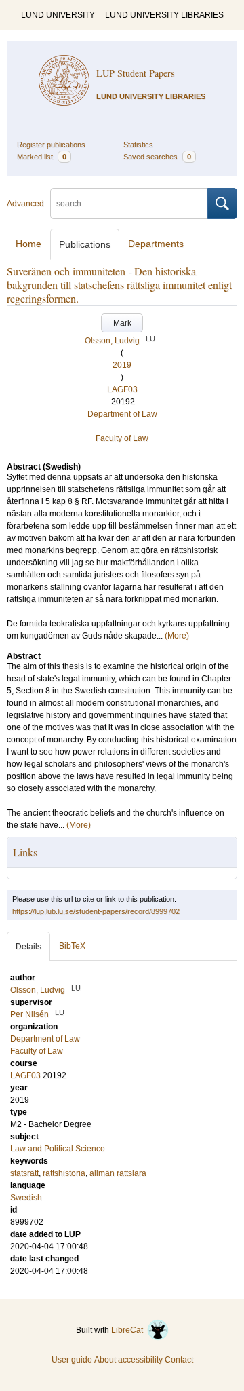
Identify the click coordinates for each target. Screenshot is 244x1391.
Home (28, 243)
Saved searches (157, 157)
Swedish (26, 1197)
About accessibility (128, 1360)
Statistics (138, 144)
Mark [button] (122, 323)
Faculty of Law (122, 438)
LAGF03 (122, 389)
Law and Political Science (57, 1149)
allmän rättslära (117, 1173)
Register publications (51, 144)
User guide (72, 1360)
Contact (179, 1360)
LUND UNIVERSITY (58, 15)
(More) (177, 636)
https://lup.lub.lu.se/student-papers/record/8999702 (96, 911)
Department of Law (122, 414)
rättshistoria (64, 1173)
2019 (122, 365)
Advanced (25, 203)
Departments (156, 243)
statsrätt (24, 1173)
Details (28, 946)
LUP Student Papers (135, 72)
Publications (84, 244)
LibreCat (129, 1330)
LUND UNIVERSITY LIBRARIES (164, 15)
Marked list (41, 157)
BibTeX (72, 946)
